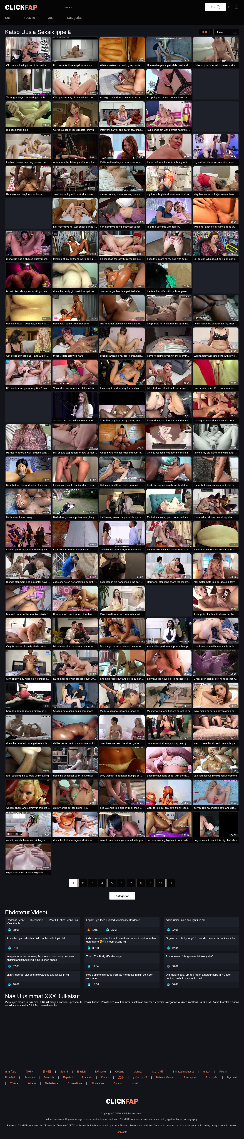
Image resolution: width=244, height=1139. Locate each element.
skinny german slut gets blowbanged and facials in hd (38, 974)
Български (190, 1077)
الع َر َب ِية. (157, 1071)
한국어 (30, 1071)
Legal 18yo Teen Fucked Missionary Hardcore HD (115, 919)
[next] (170, 883)
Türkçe (14, 1083)
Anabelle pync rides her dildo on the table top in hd (36, 938)
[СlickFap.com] (21, 7)
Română (10, 1077)
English (81, 1071)
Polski (222, 1071)
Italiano (32, 1083)
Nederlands (51, 1083)
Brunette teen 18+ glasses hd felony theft (189, 956)
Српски (117, 1083)
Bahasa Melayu (165, 1077)
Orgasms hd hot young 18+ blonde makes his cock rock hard (201, 938)
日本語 (47, 1071)
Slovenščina (75, 1083)
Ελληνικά (100, 1071)
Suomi (64, 1071)
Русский (232, 1077)
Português (212, 1077)
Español (68, 1077)
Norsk (135, 1083)
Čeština (119, 1071)
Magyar (137, 1071)
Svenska (29, 1077)
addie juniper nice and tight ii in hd (185, 919)
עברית (206, 1071)
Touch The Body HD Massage (103, 956)
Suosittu (29, 17)
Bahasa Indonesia (183, 1071)
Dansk (105, 1077)
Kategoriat (74, 17)
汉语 (121, 1077)
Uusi (51, 17)
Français (87, 1077)
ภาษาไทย (10, 1071)
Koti (8, 17)
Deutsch (49, 1077)
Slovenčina (97, 1083)
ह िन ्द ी (140, 1077)
